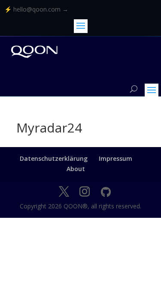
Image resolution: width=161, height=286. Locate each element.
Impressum (115, 158)
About (76, 169)
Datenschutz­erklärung (54, 158)
